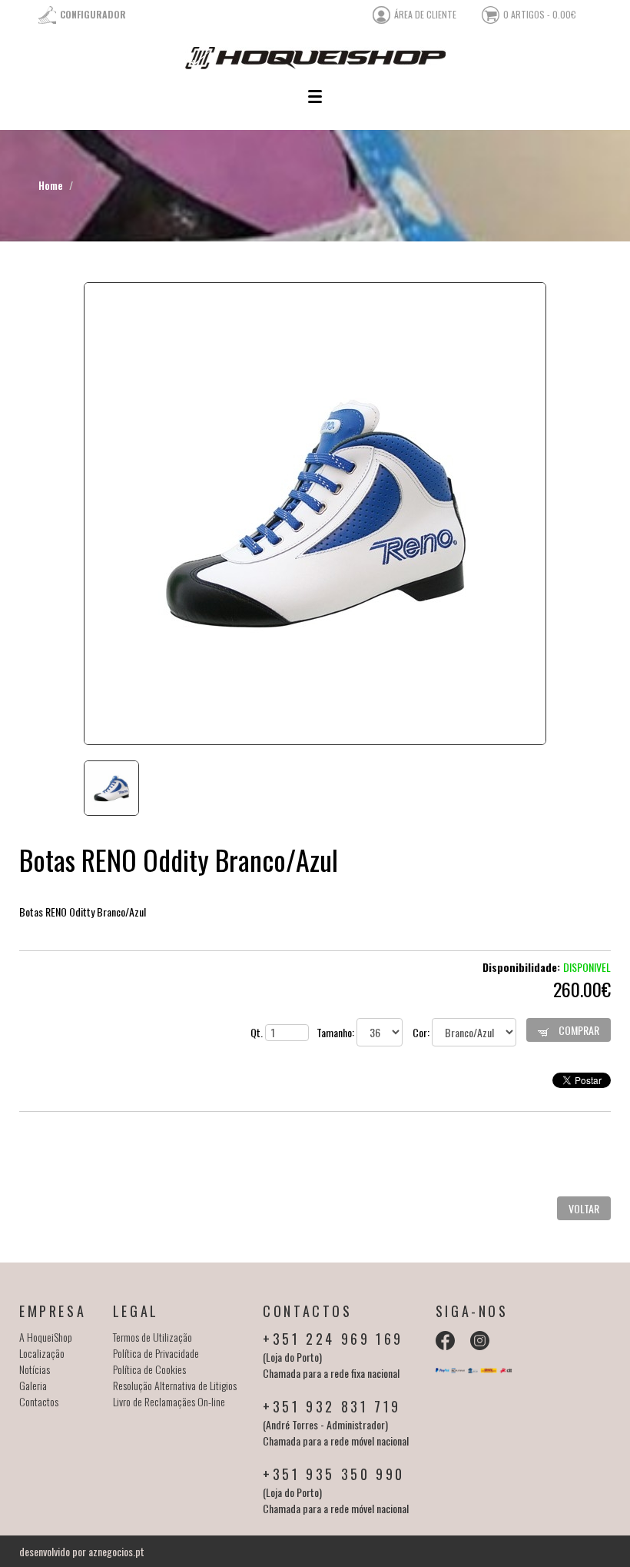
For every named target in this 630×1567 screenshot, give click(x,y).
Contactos (38, 1401)
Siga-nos (472, 1311)
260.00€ (582, 989)
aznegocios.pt (116, 1551)
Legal (136, 1311)
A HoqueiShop (45, 1337)
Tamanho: (336, 1032)
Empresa (52, 1311)
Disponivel (587, 967)
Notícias (34, 1369)
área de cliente (425, 14)
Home (50, 185)
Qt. (257, 1032)
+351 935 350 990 (334, 1474)
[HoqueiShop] (315, 58)
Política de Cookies (149, 1369)
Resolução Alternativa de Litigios (175, 1385)
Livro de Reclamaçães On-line (169, 1401)
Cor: (422, 1032)
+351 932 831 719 (332, 1406)
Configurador (93, 14)
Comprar (577, 1030)
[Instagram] (479, 1340)
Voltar (584, 1208)
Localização (42, 1353)
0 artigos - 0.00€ (539, 14)
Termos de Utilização (152, 1337)
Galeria (33, 1385)
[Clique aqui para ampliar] (315, 513)
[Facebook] (445, 1340)
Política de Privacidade (156, 1353)
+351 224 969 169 (333, 1339)
